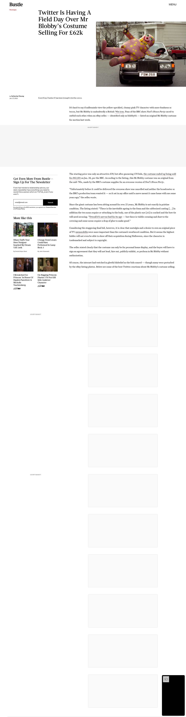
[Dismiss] (182, 677)
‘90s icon (119, 111)
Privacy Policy (20, 209)
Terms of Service (51, 207)
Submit (50, 202)
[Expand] (165, 677)
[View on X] (122, 290)
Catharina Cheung (17, 96)
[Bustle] (16, 4)
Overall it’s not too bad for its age (106, 216)
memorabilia (81, 231)
